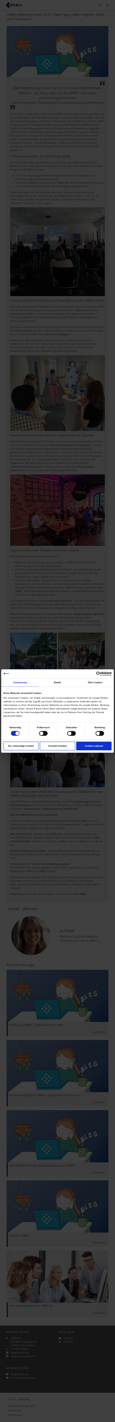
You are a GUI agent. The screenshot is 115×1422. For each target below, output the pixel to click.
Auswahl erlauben (57, 746)
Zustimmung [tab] (20, 682)
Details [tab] (57, 682)
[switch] (43, 733)
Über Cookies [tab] (95, 682)
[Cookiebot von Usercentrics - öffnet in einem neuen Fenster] (98, 674)
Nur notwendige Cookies (21, 746)
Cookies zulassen (94, 746)
